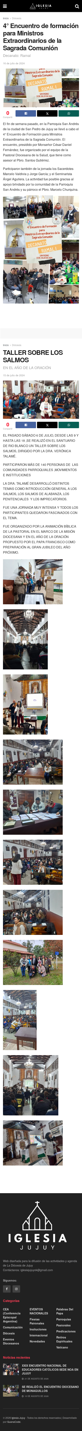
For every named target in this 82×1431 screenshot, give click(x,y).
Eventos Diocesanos (11, 1341)
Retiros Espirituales (64, 1339)
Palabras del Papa (64, 1311)
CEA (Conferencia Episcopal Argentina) (11, 1315)
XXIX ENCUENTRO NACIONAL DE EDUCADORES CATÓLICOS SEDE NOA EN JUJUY (50, 1369)
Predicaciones (66, 1331)
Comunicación (13, 1327)
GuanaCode (13, 1421)
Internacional (39, 1335)
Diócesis (16, 18)
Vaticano (62, 1347)
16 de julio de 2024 (14, 63)
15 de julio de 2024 (14, 375)
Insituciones (38, 1329)
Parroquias (63, 1319)
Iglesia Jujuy (18, 1417)
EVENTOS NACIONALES (39, 1311)
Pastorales (63, 1325)
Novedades (37, 1341)
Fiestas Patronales (37, 1321)
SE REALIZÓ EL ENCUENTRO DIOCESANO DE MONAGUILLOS (50, 1389)
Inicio (6, 18)
